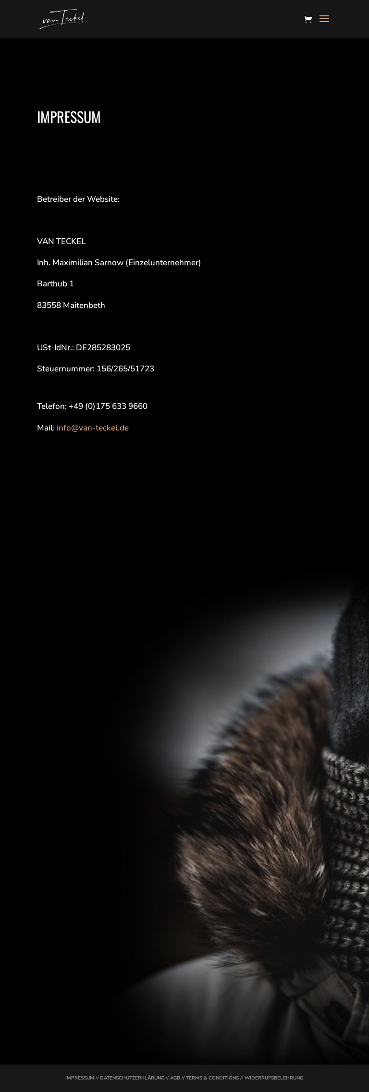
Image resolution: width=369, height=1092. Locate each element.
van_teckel (52, 931)
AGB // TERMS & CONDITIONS (204, 1078)
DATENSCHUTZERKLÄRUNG (132, 1078)
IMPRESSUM (79, 1078)
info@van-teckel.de (93, 427)
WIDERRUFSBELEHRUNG (274, 1078)
